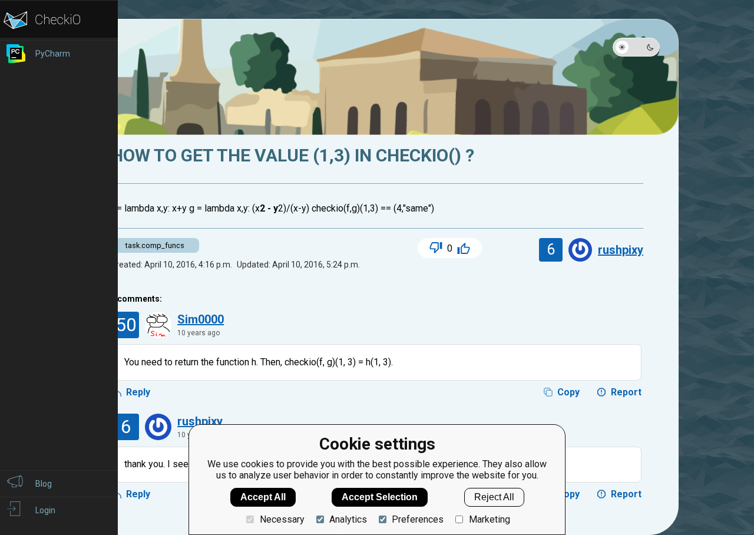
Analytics (348, 519)
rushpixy (620, 250)
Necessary (282, 519)
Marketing (489, 519)
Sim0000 (200, 319)
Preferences (418, 519)
